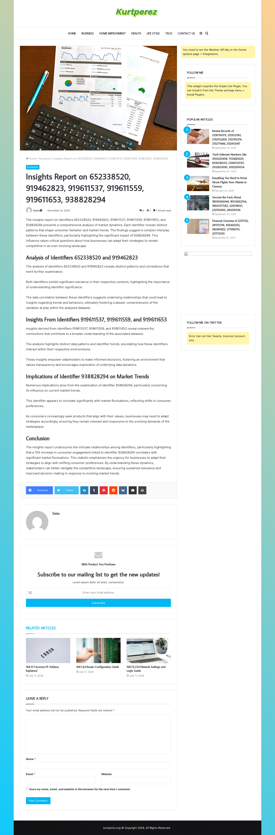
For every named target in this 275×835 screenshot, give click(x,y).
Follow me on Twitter (204, 322)
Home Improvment (112, 33)
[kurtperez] (137, 13)
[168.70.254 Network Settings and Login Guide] (149, 650)
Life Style (153, 33)
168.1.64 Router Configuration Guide (97, 667)
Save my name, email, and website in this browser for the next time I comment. (80, 789)
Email (30, 774)
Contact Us (186, 33)
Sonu (36, 210)
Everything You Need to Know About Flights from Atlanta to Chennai (229, 182)
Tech (168, 33)
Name (31, 759)
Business (88, 33)
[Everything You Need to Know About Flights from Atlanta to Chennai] (198, 183)
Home (72, 33)
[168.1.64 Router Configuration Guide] (98, 650)
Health (136, 33)
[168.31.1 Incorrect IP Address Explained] (48, 650)
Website (106, 774)
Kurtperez (45, 158)
